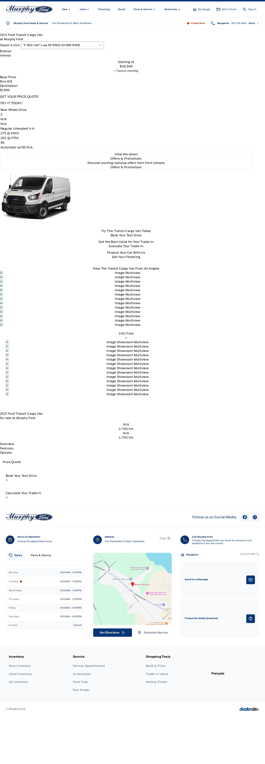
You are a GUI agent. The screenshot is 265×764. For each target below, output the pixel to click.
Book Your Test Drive (126, 235)
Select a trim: (10, 45)
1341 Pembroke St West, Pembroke (71, 23)
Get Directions (112, 633)
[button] (201, 9)
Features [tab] (7, 448)
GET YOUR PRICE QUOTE (19, 96)
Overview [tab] (7, 444)
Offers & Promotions (126, 167)
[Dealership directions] (132, 589)
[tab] (126, 51)
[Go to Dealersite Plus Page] (249, 709)
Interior (5, 55)
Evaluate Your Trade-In (126, 246)
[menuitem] (67, 9)
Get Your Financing (126, 257)
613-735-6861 (239, 23)
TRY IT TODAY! (11, 103)
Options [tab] (6, 452)
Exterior (6, 51)
